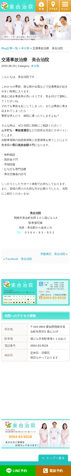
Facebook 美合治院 (19, 258)
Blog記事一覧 (9, 48)
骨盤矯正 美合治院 (52, 253)
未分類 (25, 48)
